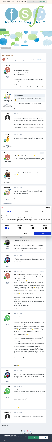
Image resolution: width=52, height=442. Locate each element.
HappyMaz (7, 92)
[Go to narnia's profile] (7, 260)
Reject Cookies (43, 437)
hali (7, 170)
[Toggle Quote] (15, 95)
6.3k (8, 181)
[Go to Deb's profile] (7, 242)
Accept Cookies (34, 437)
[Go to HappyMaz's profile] (7, 96)
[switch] (19, 228)
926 (8, 145)
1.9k (8, 248)
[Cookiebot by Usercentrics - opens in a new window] (45, 208)
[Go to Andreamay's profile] (3, 59)
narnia (7, 255)
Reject (25, 233)
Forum (8, 1)
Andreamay (9, 58)
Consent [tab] (9, 211)
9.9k (8, 104)
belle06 (7, 134)
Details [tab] (26, 211)
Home (4, 1)
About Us (18, 1)
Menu (2, 29)
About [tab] (43, 211)
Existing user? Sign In (32, 1)
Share (33, 59)
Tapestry (23, 1)
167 (8, 324)
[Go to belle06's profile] (7, 139)
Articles (12, 1)
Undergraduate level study (18, 60)
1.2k (8, 76)
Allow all (42, 233)
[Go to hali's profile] (7, 174)
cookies (11, 436)
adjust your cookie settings (18, 437)
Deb (7, 237)
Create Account (42, 1)
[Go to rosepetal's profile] (7, 318)
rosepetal (7, 313)
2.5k (8, 266)
